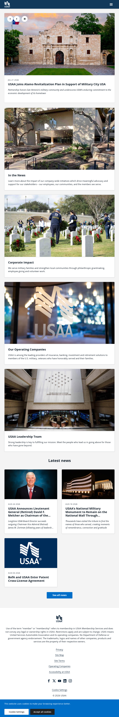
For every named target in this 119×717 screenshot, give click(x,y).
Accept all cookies (42, 711)
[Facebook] (48, 680)
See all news (60, 595)
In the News (16, 175)
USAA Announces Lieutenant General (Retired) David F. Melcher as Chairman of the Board (28, 514)
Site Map (59, 655)
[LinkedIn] (64, 680)
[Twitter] (54, 680)
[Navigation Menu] (111, 4)
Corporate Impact (21, 262)
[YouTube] (59, 680)
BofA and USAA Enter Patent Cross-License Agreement (28, 579)
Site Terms (59, 660)
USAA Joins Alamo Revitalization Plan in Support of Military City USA (57, 84)
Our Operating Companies (27, 349)
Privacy (59, 649)
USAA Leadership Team (25, 437)
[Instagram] (70, 680)
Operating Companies (59, 666)
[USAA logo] (59, 618)
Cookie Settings (59, 689)
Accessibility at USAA (59, 671)
